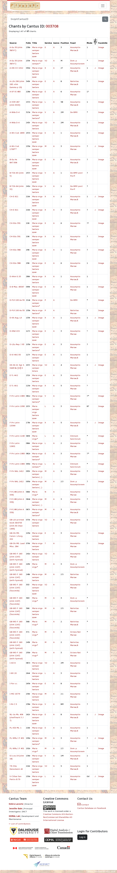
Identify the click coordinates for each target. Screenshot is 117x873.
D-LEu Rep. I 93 (17, 344)
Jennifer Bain (16, 808)
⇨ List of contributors (19, 824)
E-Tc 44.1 (14, 385)
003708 (52, 26)
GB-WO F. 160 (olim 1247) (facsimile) (16, 587)
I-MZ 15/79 (15, 694)
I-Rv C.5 (13, 704)
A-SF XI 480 (15, 91)
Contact (85, 805)
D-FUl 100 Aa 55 (17, 300)
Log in (82, 837)
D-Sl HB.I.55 (15, 354)
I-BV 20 (13, 673)
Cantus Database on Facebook (91, 808)
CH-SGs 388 (15, 250)
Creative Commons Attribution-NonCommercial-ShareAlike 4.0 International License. (58, 817)
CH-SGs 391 (15, 223)
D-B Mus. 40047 (17, 287)
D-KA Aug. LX (16, 318)
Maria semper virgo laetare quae (35, 412)
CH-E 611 (14, 196)
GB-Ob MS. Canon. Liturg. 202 (16, 536)
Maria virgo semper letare (37, 368)
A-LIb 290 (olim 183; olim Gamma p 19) (17, 84)
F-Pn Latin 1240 (17, 436)
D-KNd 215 (15, 331)
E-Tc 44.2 (14, 375)
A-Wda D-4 (14, 112)
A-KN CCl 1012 (16, 68)
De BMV (74, 112)
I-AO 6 (13, 663)
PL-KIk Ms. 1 (15, 728)
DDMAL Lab (14, 816)
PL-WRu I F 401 (17, 738)
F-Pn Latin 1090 (17, 406)
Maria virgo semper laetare (37, 84)
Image (101, 47)
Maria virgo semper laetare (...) (37, 474)
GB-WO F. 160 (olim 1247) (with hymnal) (16, 556)
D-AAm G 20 (15, 276)
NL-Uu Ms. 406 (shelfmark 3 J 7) (16, 717)
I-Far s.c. (14, 683)
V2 (46, 60)
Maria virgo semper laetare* (37, 115)
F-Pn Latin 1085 (17, 396)
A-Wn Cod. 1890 (17, 133)
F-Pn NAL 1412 (17, 471)
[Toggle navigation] (103, 6)
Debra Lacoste (16, 804)
